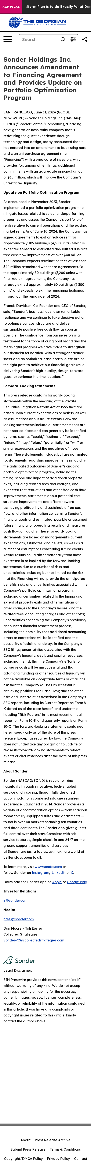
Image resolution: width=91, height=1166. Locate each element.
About (25, 1140)
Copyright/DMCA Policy (23, 1158)
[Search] (63, 39)
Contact (80, 1158)
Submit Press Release (28, 1149)
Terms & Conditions (65, 1149)
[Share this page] (85, 39)
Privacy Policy (58, 1158)
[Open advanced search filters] (73, 39)
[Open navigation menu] (7, 39)
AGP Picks (11, 7)
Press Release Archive (52, 1140)
